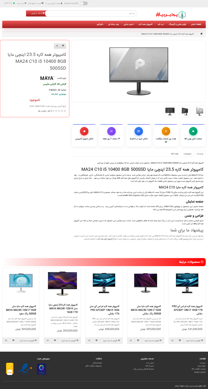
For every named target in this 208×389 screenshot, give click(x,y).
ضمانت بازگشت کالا (199, 369)
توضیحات (199, 153)
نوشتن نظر (42, 110)
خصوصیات (187, 153)
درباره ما (203, 362)
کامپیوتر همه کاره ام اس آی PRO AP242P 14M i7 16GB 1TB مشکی (187, 310)
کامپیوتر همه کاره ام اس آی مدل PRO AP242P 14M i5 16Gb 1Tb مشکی (104, 310)
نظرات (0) (174, 153)
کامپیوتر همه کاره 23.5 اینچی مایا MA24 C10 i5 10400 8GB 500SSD (167, 34)
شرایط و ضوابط (200, 372)
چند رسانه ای (113, 24)
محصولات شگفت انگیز (93, 366)
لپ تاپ (161, 24)
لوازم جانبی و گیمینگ (177, 24)
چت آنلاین (8, 3)
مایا (128, 162)
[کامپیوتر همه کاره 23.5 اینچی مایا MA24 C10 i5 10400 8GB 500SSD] (139, 71)
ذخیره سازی (129, 24)
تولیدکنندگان (97, 362)
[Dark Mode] (84, 3)
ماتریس (142, 178)
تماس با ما (150, 362)
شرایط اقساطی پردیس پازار (144, 369)
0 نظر (50, 110)
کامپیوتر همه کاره (146, 24)
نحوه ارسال (202, 366)
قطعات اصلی (196, 24)
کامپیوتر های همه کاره (105, 239)
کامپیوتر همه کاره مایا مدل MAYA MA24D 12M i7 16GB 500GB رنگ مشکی (146, 310)
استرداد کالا (150, 366)
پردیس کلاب (183, 239)
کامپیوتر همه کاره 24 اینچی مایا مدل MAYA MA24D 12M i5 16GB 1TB (63, 308)
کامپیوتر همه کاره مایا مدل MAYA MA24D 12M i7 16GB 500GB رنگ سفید (21, 310)
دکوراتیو (100, 24)
